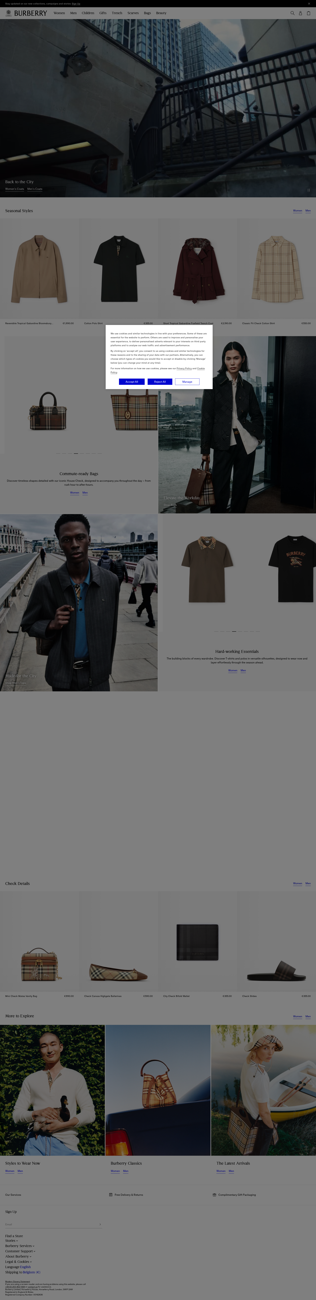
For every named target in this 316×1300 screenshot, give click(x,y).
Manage (187, 382)
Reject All (160, 382)
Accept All (132, 382)
